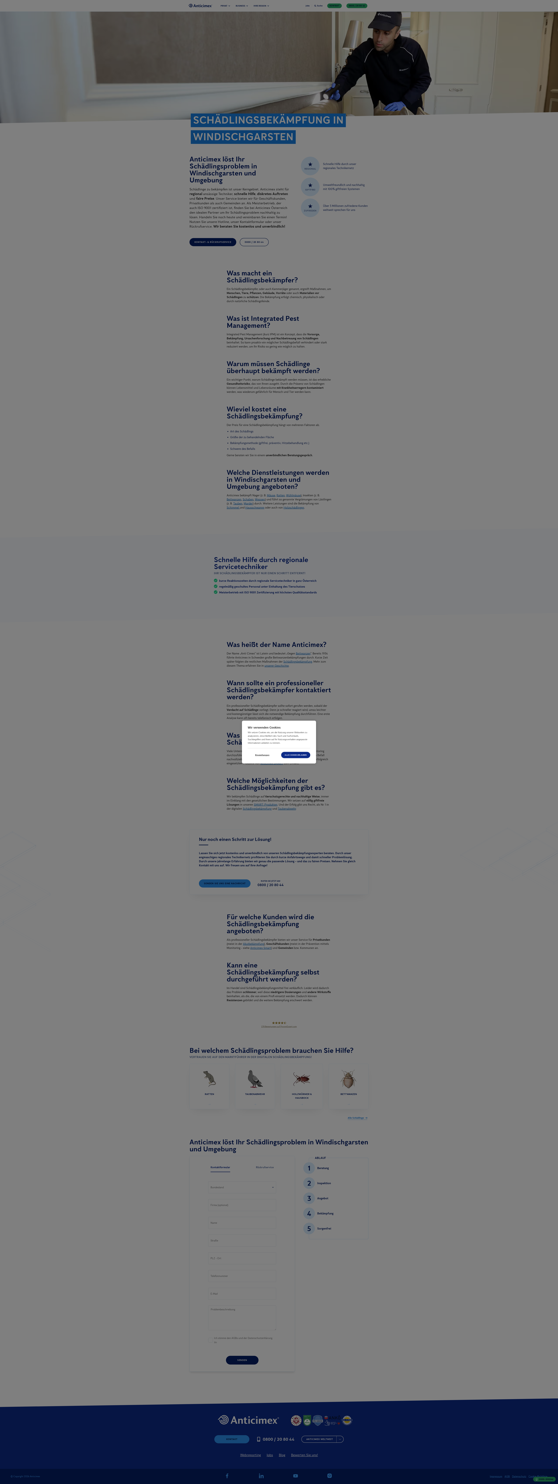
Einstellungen (262, 755)
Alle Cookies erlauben (296, 755)
